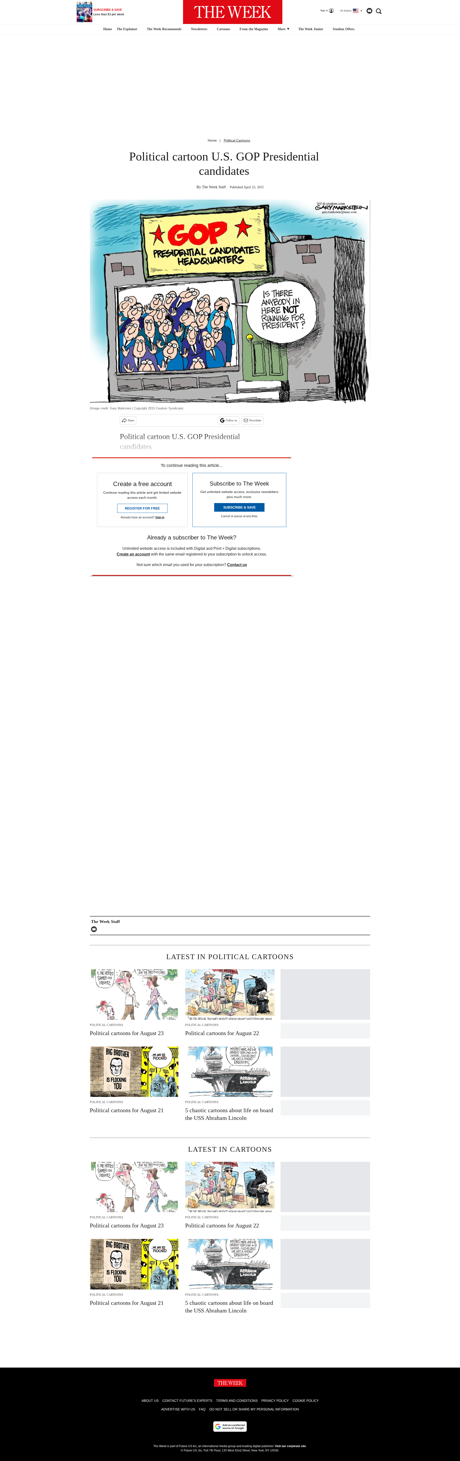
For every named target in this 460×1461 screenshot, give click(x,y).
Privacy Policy (275, 1401)
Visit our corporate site (290, 1446)
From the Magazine (254, 29)
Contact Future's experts (187, 1401)
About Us (150, 1401)
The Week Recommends (164, 29)
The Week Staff (214, 187)
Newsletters (199, 29)
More (282, 29)
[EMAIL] (95, 929)
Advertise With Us (178, 1409)
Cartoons (223, 29)
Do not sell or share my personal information (254, 1409)
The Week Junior (310, 29)
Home (212, 140)
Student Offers (343, 29)
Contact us (237, 565)
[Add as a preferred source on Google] (230, 1426)
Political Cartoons (237, 140)
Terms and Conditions (237, 1401)
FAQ (202, 1409)
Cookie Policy (306, 1401)
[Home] (107, 29)
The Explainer (127, 29)
